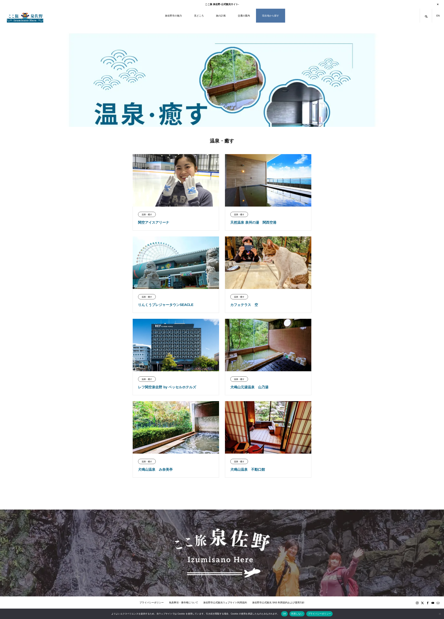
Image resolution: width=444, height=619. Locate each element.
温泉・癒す (147, 214)
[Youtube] (432, 603)
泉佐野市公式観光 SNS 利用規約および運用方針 (278, 602)
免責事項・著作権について (183, 602)
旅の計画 (221, 15)
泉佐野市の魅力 (173, 15)
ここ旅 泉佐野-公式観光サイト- (222, 4)
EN (438, 15)
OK (284, 613)
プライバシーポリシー (151, 602)
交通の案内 (244, 15)
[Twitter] (422, 603)
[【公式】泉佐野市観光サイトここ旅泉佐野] (25, 15)
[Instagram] (417, 603)
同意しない (297, 613)
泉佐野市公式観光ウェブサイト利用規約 (225, 602)
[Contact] (438, 603)
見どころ (199, 15)
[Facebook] (427, 603)
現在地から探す (270, 15)
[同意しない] (439, 614)
